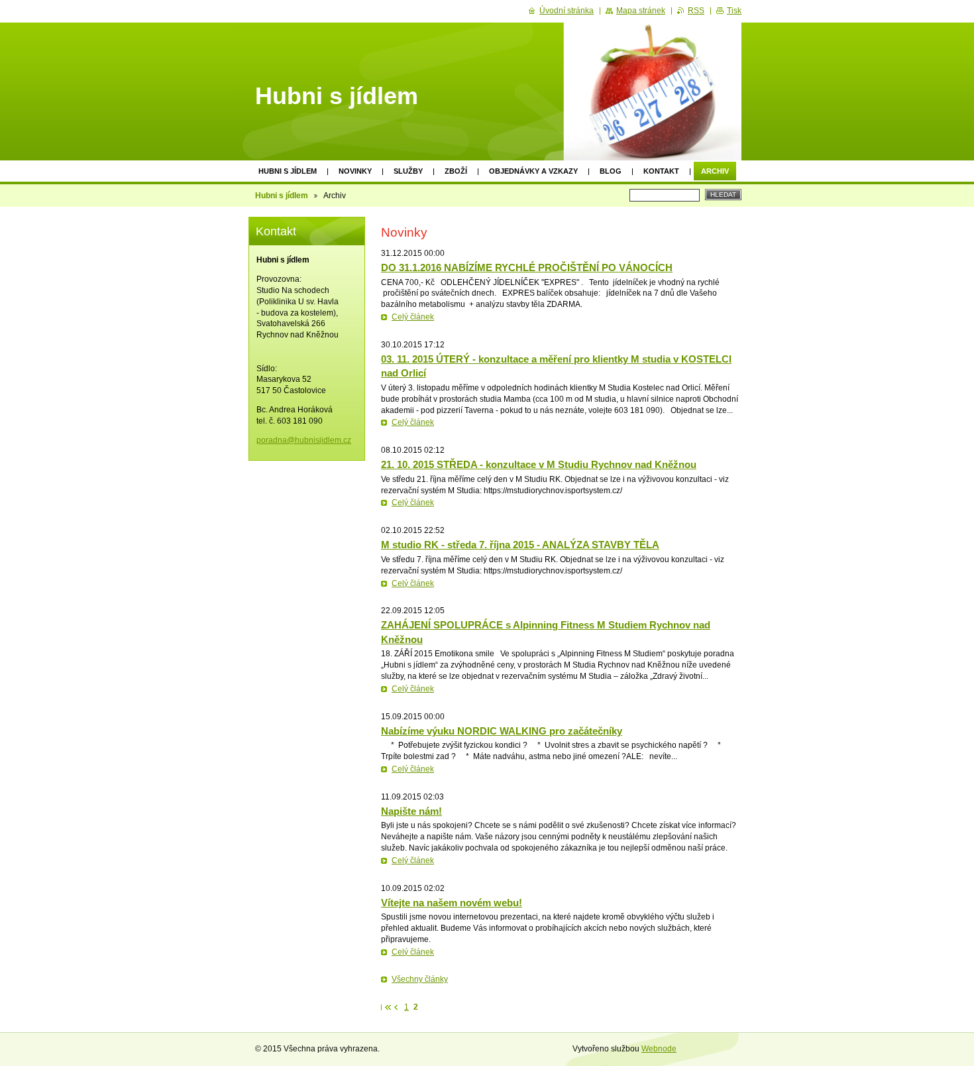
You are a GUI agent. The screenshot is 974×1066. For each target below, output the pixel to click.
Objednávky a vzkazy (533, 171)
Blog (611, 171)
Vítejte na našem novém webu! (451, 902)
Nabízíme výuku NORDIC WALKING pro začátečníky (501, 731)
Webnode (658, 1048)
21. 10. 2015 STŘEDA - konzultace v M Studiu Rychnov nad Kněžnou (538, 464)
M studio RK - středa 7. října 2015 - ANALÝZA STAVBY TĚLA (520, 544)
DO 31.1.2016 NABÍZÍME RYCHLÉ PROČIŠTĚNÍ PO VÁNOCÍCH (527, 267)
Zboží (456, 171)
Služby (408, 171)
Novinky (355, 171)
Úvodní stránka (566, 10)
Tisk (734, 10)
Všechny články (420, 979)
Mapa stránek (640, 10)
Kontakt (661, 171)
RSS (696, 10)
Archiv (715, 171)
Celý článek (413, 317)
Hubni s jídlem (287, 171)
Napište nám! (411, 811)
